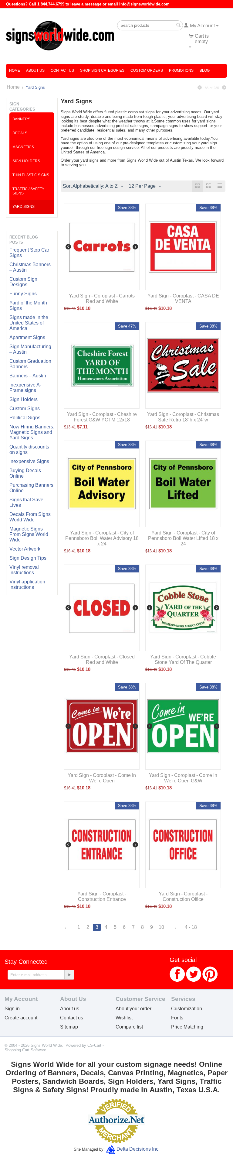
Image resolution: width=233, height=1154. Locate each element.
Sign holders (26, 161)
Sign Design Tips (27, 558)
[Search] (178, 26)
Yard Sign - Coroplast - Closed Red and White (102, 659)
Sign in (12, 1008)
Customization (186, 1008)
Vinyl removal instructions (24, 570)
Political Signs (24, 417)
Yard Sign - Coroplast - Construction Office (183, 896)
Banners (21, 119)
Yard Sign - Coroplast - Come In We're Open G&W (183, 778)
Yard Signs (23, 206)
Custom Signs (24, 408)
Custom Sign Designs (23, 281)
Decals (19, 133)
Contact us (71, 1017)
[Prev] (199, 88)
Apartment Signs (27, 337)
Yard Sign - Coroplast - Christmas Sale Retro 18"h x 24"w (183, 417)
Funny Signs (23, 293)
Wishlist (124, 1017)
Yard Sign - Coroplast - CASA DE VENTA (183, 298)
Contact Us (62, 70)
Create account (21, 1017)
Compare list (129, 1026)
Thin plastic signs (30, 175)
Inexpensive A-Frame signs (25, 387)
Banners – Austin (27, 375)
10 (161, 927)
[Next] (224, 88)
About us (69, 1008)
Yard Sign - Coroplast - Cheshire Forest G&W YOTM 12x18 (102, 417)
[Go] (69, 974)
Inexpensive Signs (29, 461)
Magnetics (23, 147)
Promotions (181, 70)
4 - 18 (191, 927)
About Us (35, 70)
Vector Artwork (24, 548)
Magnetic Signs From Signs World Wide (28, 534)
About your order (133, 1008)
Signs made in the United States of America (28, 323)
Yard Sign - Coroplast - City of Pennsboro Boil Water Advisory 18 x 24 (102, 538)
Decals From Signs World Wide (30, 517)
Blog (205, 70)
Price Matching (187, 1026)
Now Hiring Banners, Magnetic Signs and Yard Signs (31, 432)
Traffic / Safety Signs (28, 191)
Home (14, 70)
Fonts (177, 1017)
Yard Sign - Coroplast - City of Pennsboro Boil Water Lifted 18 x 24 (183, 538)
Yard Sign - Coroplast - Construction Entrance (101, 896)
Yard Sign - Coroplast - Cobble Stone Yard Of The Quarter (183, 659)
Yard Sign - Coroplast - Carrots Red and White (102, 298)
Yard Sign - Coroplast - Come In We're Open (102, 778)
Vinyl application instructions (27, 584)
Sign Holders (23, 399)
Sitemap (69, 1026)
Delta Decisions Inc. (138, 1149)
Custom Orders (146, 70)
